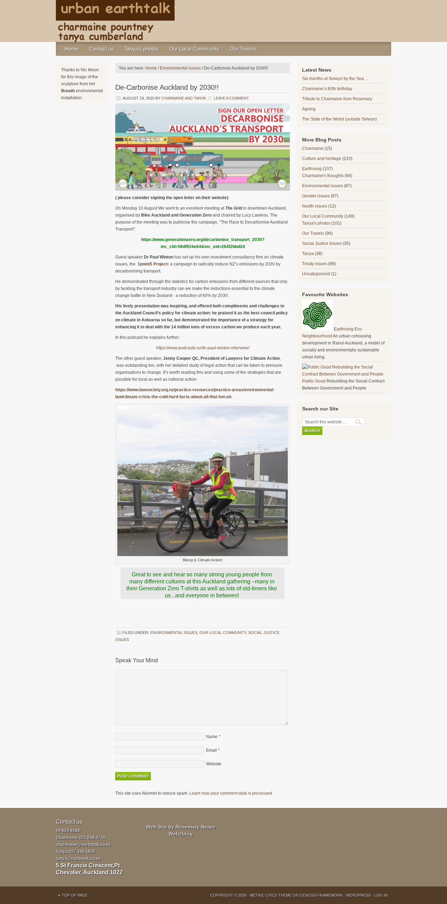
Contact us (101, 49)
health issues (314, 206)
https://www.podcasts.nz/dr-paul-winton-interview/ (202, 347)
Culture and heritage (321, 158)
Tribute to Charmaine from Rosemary (337, 98)
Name (212, 736)
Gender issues (316, 196)
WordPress (358, 895)
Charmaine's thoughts (323, 175)
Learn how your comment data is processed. (231, 793)
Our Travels (243, 49)
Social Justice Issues (322, 243)
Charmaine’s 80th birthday (327, 88)
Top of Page (75, 895)
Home (72, 49)
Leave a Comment (231, 98)
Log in (381, 895)
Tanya (308, 253)
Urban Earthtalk (223, 21)
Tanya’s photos (141, 49)
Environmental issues (173, 632)
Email (211, 750)
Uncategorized (316, 273)
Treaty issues (314, 263)
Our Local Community (194, 49)
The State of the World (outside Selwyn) (339, 119)
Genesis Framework (321, 895)
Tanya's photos (316, 223)
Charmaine (312, 148)
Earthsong (312, 168)
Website (213, 763)
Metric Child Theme (271, 895)
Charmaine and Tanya (183, 98)
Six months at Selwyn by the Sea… (335, 78)
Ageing (309, 109)
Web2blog (181, 834)
